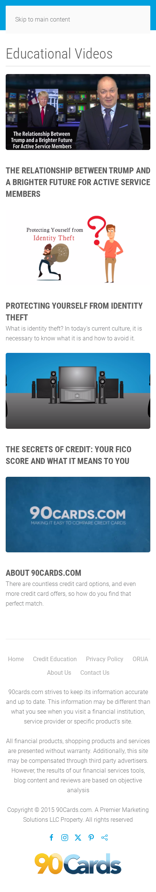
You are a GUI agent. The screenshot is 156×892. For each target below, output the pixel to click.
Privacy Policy (104, 659)
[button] (78, 112)
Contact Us (94, 672)
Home (16, 659)
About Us (59, 672)
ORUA (140, 659)
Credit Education (55, 659)
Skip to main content (42, 19)
